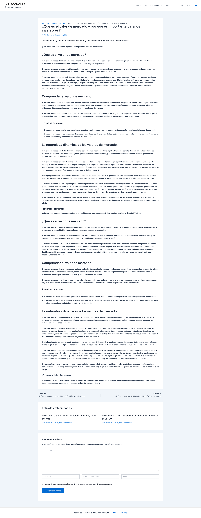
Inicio (138, 6)
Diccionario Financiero (153, 6)
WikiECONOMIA (15, 4)
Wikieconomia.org (119, 513)
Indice (189, 6)
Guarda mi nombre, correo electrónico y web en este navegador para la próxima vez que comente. (79, 484)
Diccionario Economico (174, 6)
